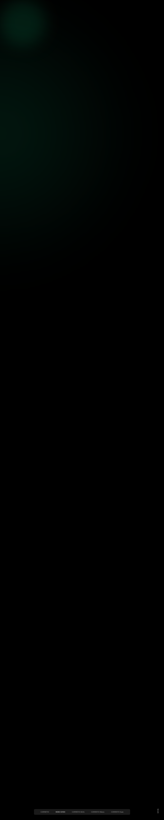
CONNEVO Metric (97, 812)
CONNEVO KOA (78, 812)
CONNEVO (45, 812)
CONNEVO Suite (117, 812)
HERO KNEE (60, 812)
